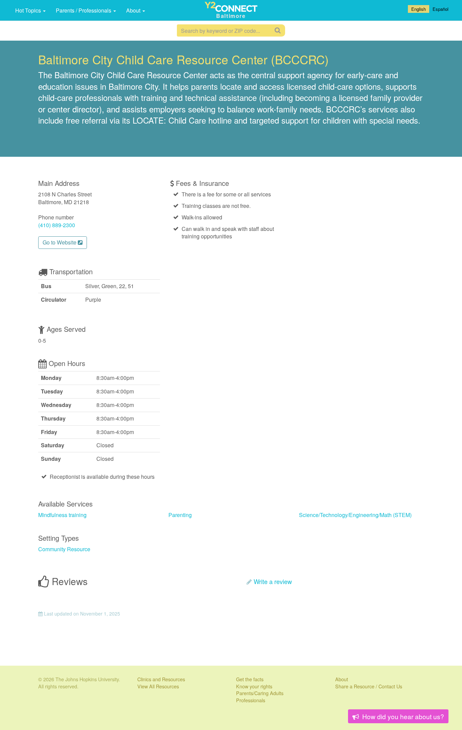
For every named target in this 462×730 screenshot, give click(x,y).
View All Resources (158, 686)
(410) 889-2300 (56, 225)
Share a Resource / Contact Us (368, 686)
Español (440, 9)
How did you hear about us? (402, 716)
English (418, 9)
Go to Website (60, 242)
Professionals (250, 700)
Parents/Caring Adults (259, 692)
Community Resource (64, 549)
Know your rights (254, 686)
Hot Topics (28, 10)
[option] (440, 9)
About (134, 10)
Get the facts (249, 679)
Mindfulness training (62, 515)
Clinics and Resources (161, 679)
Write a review (273, 581)
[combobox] (418, 9)
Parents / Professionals (84, 10)
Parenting (180, 515)
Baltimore (231, 16)
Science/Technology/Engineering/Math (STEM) (355, 515)
